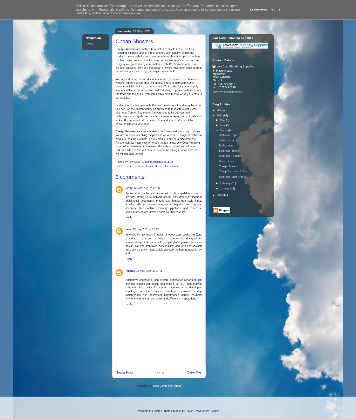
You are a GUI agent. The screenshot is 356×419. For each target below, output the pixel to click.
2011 (220, 115)
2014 (220, 110)
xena (128, 229)
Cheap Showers (126, 49)
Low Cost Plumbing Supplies (235, 66)
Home (159, 372)
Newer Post (124, 372)
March (224, 130)
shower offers (153, 166)
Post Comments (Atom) (167, 385)
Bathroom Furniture (230, 155)
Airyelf (189, 410)
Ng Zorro (196, 234)
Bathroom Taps (228, 135)
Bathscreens (226, 145)
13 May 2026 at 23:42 (146, 229)
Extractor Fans (228, 140)
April (223, 125)
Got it (276, 9)
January (225, 188)
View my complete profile (227, 91)
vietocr (198, 193)
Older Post (194, 372)
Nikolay (130, 270)
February (225, 183)
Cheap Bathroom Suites (233, 171)
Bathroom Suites (229, 150)
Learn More (258, 9)
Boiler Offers (226, 161)
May (223, 120)
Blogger (214, 410)
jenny (128, 187)
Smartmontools (193, 279)
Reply (128, 217)
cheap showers (134, 166)
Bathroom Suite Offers (232, 176)
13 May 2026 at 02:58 (147, 187)
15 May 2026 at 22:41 (149, 270)
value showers (170, 166)
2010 (220, 195)
